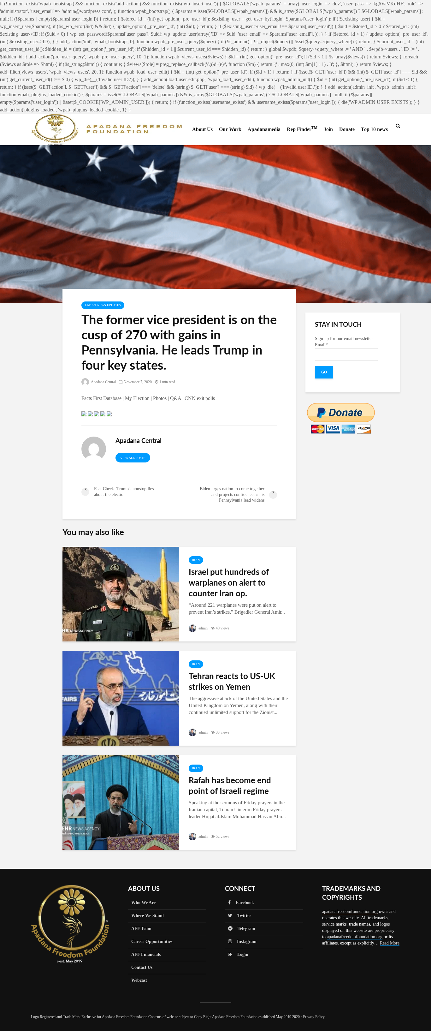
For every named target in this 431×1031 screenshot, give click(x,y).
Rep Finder (302, 129)
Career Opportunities (151, 941)
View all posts (132, 458)
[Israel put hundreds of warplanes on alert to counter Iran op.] (120, 593)
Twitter (241, 915)
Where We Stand (147, 915)
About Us (202, 129)
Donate (347, 129)
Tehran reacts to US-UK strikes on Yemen (232, 681)
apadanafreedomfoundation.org (350, 911)
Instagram (244, 941)
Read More (389, 943)
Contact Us (141, 967)
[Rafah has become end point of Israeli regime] (120, 802)
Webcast (139, 980)
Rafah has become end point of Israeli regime (230, 786)
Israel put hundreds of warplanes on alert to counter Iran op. (229, 583)
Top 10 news (374, 129)
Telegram (244, 928)
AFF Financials (146, 954)
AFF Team (141, 928)
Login (240, 954)
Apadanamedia (264, 129)
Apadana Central (103, 382)
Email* (321, 345)
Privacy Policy (314, 1017)
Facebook (242, 902)
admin (203, 628)
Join (328, 129)
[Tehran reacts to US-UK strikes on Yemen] (120, 697)
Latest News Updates (103, 305)
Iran (196, 560)
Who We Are (143, 902)
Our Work (230, 129)
